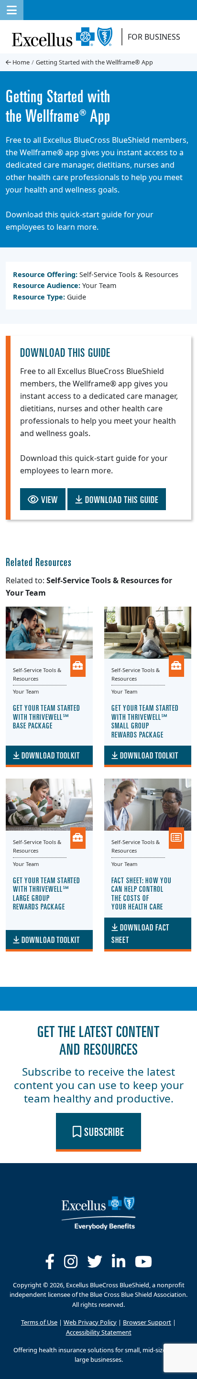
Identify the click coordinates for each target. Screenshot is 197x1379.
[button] (11, 10)
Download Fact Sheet (140, 933)
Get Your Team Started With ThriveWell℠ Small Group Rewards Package (145, 720)
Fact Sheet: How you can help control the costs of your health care (141, 893)
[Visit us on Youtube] (143, 1261)
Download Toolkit (50, 755)
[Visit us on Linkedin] (118, 1261)
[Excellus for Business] (66, 36)
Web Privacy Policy (90, 1322)
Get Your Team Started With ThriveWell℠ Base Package (46, 716)
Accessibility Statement (98, 1332)
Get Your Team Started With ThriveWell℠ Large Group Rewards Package (46, 893)
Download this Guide (120, 499)
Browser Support (147, 1322)
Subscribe (103, 1131)
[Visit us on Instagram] (70, 1261)
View (48, 499)
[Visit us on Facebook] (50, 1261)
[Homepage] (98, 1212)
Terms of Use (39, 1322)
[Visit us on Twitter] (94, 1261)
